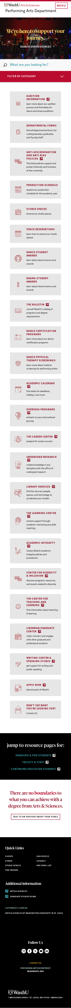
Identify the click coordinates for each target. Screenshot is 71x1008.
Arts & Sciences (18, 891)
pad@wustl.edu (35, 971)
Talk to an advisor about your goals (35, 817)
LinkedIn (47, 951)
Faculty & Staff (33, 762)
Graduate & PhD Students (34, 755)
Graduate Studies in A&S (23, 897)
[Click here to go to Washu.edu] (18, 994)
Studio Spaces (13, 866)
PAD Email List (44, 866)
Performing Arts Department (30, 11)
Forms (8, 861)
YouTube (41, 951)
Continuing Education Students (33, 769)
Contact (41, 861)
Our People (42, 856)
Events (9, 856)
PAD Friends (11, 870)
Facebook (29, 951)
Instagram (23, 951)
